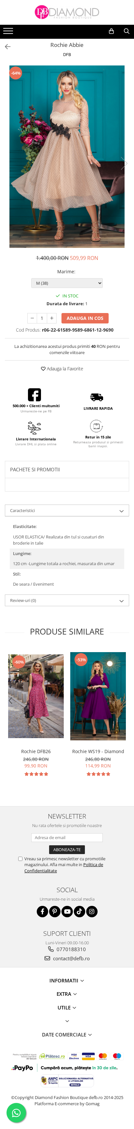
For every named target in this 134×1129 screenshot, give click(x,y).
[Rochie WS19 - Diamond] (98, 696)
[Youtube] (67, 911)
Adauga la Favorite (64, 368)
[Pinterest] (54, 911)
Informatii (64, 980)
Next (124, 163)
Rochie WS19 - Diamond (98, 751)
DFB (67, 54)
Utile (65, 1007)
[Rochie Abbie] (67, 156)
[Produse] (9, 33)
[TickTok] (79, 911)
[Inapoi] (5, 46)
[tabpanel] (67, 156)
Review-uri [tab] (23, 600)
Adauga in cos (85, 318)
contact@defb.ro (71, 958)
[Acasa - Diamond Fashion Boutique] (67, 12)
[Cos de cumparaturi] (111, 31)
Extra (65, 994)
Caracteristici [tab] (22, 510)
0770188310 (70, 949)
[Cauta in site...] (126, 31)
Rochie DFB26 (36, 751)
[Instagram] (92, 911)
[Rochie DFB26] (36, 696)
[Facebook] (42, 911)
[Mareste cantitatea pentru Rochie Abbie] (52, 318)
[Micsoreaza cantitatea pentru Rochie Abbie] (32, 318)
